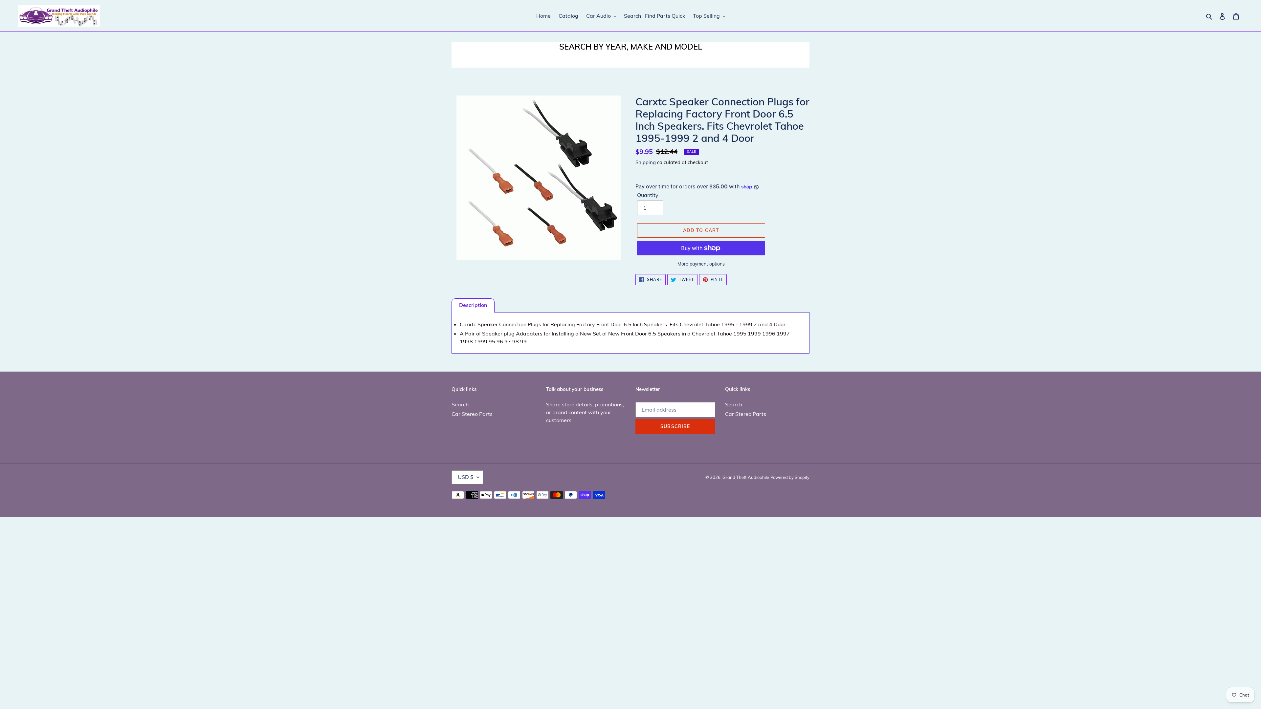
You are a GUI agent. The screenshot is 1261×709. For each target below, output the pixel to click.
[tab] (473, 305)
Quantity (647, 195)
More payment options (701, 264)
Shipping (645, 162)
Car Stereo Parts (472, 414)
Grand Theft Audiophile (745, 477)
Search (460, 404)
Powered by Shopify (789, 477)
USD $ (466, 477)
